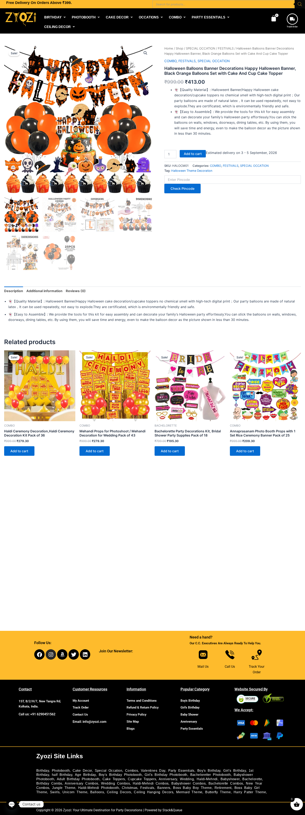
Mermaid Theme (189, 792)
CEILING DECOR (57, 27)
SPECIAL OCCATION (200, 48)
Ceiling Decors (119, 792)
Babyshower (230, 779)
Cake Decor (82, 770)
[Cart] (273, 18)
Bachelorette (252, 779)
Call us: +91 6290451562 (37, 714)
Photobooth (61, 770)
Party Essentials (192, 728)
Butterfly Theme (218, 792)
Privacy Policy (136, 714)
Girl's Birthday (190, 707)
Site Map (133, 721)
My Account (81, 701)
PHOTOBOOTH (84, 17)
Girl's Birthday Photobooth (166, 774)
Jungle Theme (63, 788)
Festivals (147, 788)
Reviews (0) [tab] (76, 291)
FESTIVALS (226, 48)
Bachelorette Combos (226, 783)
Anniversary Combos (81, 783)
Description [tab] (13, 291)
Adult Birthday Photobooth (78, 779)
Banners (163, 788)
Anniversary (189, 721)
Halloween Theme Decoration (191, 170)
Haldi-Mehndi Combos (151, 783)
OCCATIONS (149, 17)
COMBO (175, 17)
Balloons (97, 792)
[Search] (300, 4)
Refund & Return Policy (143, 707)
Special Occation (108, 770)
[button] (55, 17)
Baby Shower (189, 714)
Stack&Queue (172, 810)
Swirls (55, 792)
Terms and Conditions (142, 701)
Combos (131, 770)
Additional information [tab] (44, 291)
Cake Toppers (113, 779)
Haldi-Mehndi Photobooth (98, 788)
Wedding (187, 779)
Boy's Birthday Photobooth (120, 774)
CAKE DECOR (117, 17)
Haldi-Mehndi (207, 779)
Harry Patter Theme (250, 792)
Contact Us (80, 714)
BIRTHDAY (53, 17)
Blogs (131, 728)
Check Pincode (182, 188)
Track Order (292, 26)
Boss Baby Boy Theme (192, 788)
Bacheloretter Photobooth (210, 774)
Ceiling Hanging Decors (153, 792)
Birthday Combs (49, 783)
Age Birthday (85, 774)
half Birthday (62, 774)
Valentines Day (153, 770)
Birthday (42, 770)
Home (168, 48)
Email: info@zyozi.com (89, 722)
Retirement (223, 788)
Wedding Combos (115, 783)
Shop (179, 48)
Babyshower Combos (188, 783)
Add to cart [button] (19, 451)
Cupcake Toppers (142, 779)
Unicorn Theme (74, 792)
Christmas (130, 788)
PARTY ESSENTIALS (208, 17)
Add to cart (193, 154)
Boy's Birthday (190, 701)
